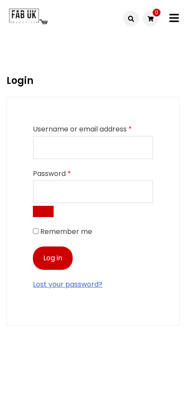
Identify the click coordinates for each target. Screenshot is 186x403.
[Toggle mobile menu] (174, 18)
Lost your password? (68, 284)
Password (52, 174)
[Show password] (43, 211)
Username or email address (82, 129)
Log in (52, 258)
